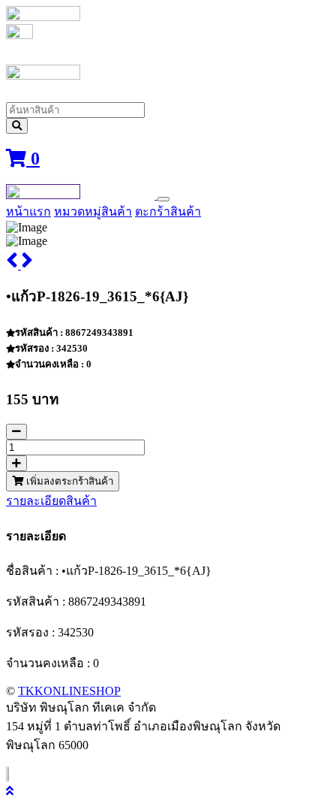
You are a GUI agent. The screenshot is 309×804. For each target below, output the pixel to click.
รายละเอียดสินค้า (51, 500)
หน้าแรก (28, 211)
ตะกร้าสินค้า (168, 211)
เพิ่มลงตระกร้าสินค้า (68, 481)
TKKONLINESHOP (69, 691)
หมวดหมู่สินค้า (93, 211)
